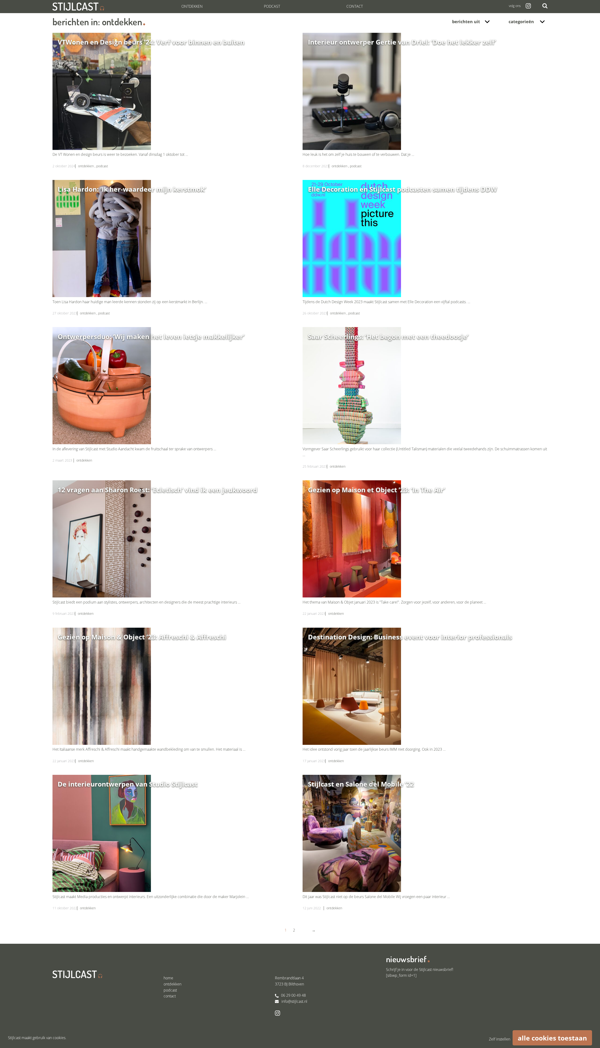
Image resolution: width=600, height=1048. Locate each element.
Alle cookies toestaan (552, 1037)
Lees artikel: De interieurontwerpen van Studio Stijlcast (174, 848)
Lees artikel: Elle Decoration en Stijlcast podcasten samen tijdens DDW (425, 253)
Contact (354, 6)
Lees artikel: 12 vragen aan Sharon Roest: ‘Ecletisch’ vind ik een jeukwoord (174, 553)
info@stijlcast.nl (294, 1001)
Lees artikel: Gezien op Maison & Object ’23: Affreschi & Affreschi (174, 701)
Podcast (272, 6)
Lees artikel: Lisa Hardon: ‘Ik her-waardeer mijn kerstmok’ (174, 253)
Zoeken (545, 5)
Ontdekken (192, 6)
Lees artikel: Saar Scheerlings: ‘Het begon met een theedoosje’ (425, 403)
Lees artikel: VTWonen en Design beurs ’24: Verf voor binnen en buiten (174, 106)
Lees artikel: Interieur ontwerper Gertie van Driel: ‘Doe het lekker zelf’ (425, 106)
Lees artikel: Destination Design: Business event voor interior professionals (425, 701)
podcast (102, 166)
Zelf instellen (499, 1039)
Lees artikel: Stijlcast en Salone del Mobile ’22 (425, 848)
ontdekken (86, 166)
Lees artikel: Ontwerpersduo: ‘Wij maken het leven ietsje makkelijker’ (174, 400)
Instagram (528, 5)
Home (168, 978)
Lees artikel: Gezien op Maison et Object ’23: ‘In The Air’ (425, 553)
